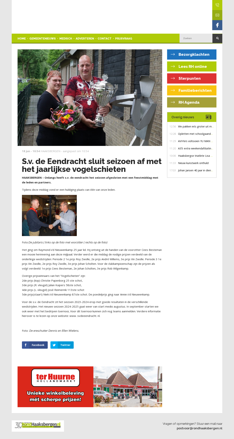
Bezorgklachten (194, 54)
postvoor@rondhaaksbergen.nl (199, 428)
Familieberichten (195, 90)
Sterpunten (189, 78)
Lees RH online (192, 66)
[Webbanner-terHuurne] (90, 386)
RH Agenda (188, 102)
